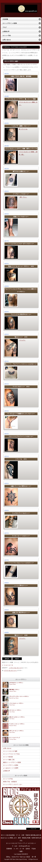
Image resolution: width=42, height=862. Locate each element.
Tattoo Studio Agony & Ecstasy (20, 859)
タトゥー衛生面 (8, 757)
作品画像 (5, 19)
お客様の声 (6, 31)
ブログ (5, 27)
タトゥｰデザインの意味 (10, 23)
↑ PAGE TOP (33, 828)
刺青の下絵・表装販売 (10, 781)
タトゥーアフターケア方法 (11, 754)
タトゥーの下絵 (8, 779)
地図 (21, 851)
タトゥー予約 (7, 35)
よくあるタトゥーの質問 (10, 768)
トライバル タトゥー (15, 668)
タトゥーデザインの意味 (10, 765)
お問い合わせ (7, 39)
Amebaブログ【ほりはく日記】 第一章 (24, 857)
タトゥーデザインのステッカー (12, 784)
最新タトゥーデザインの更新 (12, 762)
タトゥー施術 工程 (8, 759)
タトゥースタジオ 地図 (10, 751)
